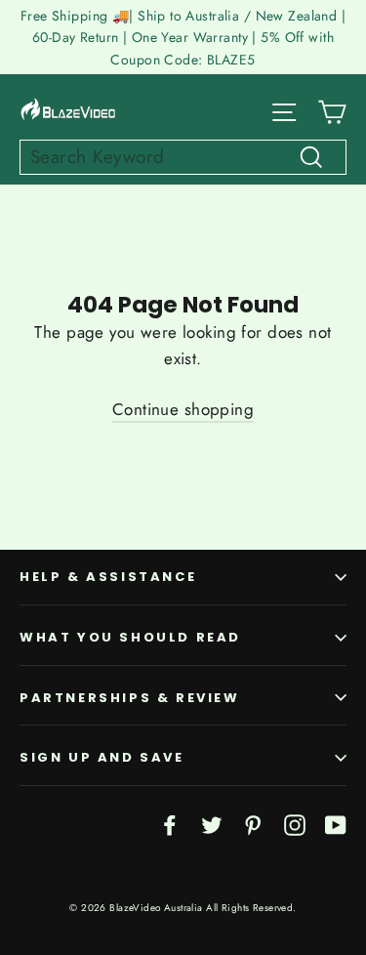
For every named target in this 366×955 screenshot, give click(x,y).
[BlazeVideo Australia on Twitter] (212, 823)
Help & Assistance (108, 576)
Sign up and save (102, 757)
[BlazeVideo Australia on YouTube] (335, 823)
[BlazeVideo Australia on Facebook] (170, 823)
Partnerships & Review (130, 697)
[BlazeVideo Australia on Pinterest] (253, 823)
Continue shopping (183, 409)
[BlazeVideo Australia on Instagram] (294, 823)
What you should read (130, 637)
